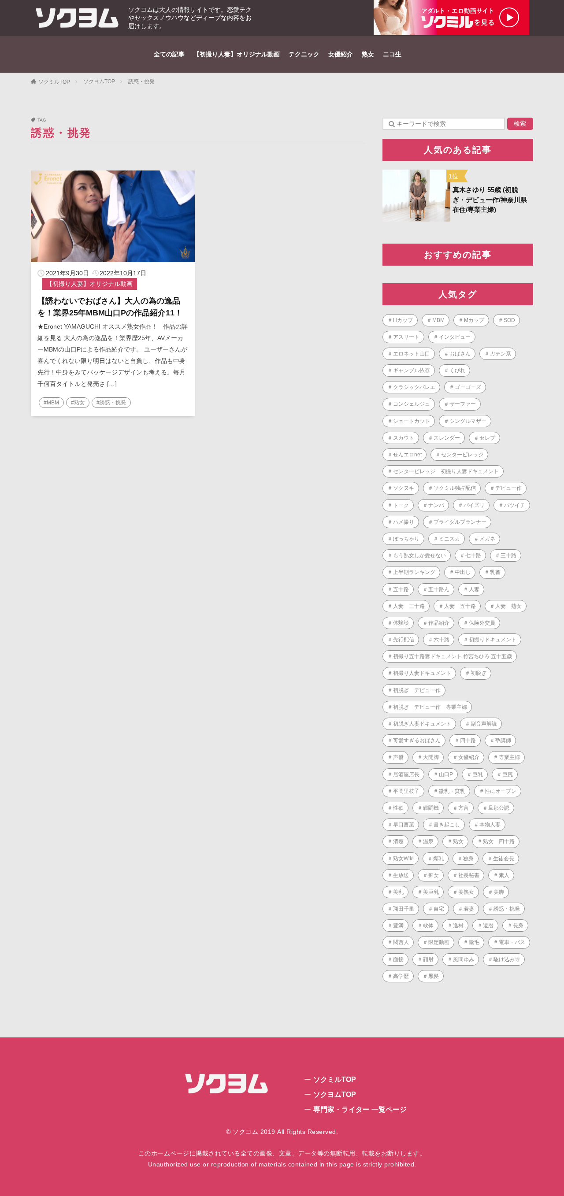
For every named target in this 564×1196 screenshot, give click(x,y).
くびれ (457, 370)
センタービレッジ (462, 455)
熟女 (368, 54)
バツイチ (514, 505)
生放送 (401, 875)
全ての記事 (169, 54)
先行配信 (403, 640)
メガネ (487, 539)
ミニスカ (449, 539)
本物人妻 (490, 825)
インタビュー (455, 337)
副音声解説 (484, 724)
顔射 (428, 959)
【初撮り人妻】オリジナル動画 (236, 54)
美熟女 (466, 892)
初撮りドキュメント (492, 640)
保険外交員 (482, 623)
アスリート (406, 337)
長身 (518, 925)
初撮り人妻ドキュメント (422, 673)
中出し (463, 572)
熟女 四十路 (499, 841)
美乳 (398, 892)
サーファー (462, 404)
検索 (520, 123)
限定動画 (438, 942)
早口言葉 (403, 825)
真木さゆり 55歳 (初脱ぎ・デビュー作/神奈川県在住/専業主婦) (490, 199)
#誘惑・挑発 (111, 403)
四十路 (468, 740)
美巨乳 (431, 892)
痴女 (433, 875)
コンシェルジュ (411, 404)
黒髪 (433, 976)
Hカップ (403, 320)
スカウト (403, 438)
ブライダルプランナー (460, 522)
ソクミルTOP (54, 82)
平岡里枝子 (406, 791)
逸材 (458, 925)
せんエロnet (407, 455)
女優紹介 (340, 54)
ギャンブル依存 (411, 370)
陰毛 (474, 942)
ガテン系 (500, 354)
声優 (398, 757)
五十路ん (438, 589)
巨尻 (507, 774)
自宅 (439, 909)
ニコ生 (392, 54)
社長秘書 (468, 875)
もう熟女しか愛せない (419, 555)
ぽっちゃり (406, 539)
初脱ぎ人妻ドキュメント (422, 724)
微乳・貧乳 (452, 791)
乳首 (495, 572)
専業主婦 (509, 757)
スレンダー (447, 438)
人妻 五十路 (460, 606)
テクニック (304, 54)
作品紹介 (438, 623)
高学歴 (401, 976)
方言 (463, 808)
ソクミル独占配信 (455, 488)
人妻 (474, 589)
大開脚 (431, 757)
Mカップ (474, 320)
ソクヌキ (403, 488)
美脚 (499, 892)
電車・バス (512, 942)
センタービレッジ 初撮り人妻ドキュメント (446, 471)
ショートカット (411, 421)
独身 (468, 858)
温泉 (428, 841)
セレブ (487, 438)
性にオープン (500, 791)
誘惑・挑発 (141, 81)
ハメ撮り (403, 522)
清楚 (398, 841)
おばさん (460, 354)
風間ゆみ (463, 959)
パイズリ (474, 505)
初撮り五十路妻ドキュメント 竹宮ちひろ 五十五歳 (452, 656)
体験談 (401, 623)
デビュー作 (508, 488)
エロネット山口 (411, 354)
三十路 (508, 555)
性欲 (398, 808)
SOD (509, 320)
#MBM (51, 403)
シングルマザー (467, 421)
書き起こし (447, 825)
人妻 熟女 (508, 606)
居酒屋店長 (406, 774)
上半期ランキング (414, 572)
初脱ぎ (478, 673)
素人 (504, 875)
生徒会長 (503, 858)
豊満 (398, 925)
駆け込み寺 (507, 959)
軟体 (428, 925)
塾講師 (503, 740)
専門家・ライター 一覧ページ (360, 1109)
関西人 (401, 942)
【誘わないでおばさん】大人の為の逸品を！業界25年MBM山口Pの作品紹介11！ (109, 306)
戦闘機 (431, 808)
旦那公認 (498, 808)
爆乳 (438, 858)
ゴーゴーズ (468, 387)
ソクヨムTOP (99, 81)
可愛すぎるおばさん (417, 740)
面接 (398, 959)
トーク (401, 505)
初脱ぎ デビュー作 (417, 690)
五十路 (401, 589)
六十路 (441, 640)
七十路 (473, 555)
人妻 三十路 (409, 606)
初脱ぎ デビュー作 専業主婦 (430, 707)
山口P (446, 774)
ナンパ (436, 505)
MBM (438, 320)
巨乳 (477, 774)
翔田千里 (403, 909)
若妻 (469, 909)
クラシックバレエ (414, 387)
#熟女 (78, 403)
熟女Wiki (403, 858)
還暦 (488, 925)
